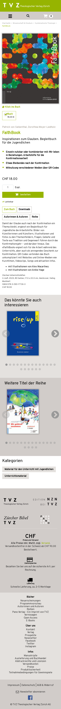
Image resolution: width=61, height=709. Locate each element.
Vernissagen (30, 614)
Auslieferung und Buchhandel (30, 658)
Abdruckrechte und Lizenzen (30, 661)
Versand (45, 543)
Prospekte (30, 635)
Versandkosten (30, 664)
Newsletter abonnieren (32, 691)
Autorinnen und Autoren (30, 606)
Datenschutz (28, 685)
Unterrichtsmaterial (16, 476)
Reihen (30, 609)
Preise (30, 667)
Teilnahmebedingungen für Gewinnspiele (30, 672)
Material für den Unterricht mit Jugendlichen (29, 469)
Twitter (30, 643)
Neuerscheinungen (30, 600)
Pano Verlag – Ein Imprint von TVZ (30, 612)
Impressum (14, 685)
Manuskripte (30, 655)
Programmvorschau (30, 603)
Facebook (30, 641)
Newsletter (30, 638)
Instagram (30, 646)
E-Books (30, 620)
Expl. (17, 187)
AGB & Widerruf (45, 685)
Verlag (30, 632)
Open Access (30, 617)
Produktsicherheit (30, 669)
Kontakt (30, 629)
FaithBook (6, 26)
